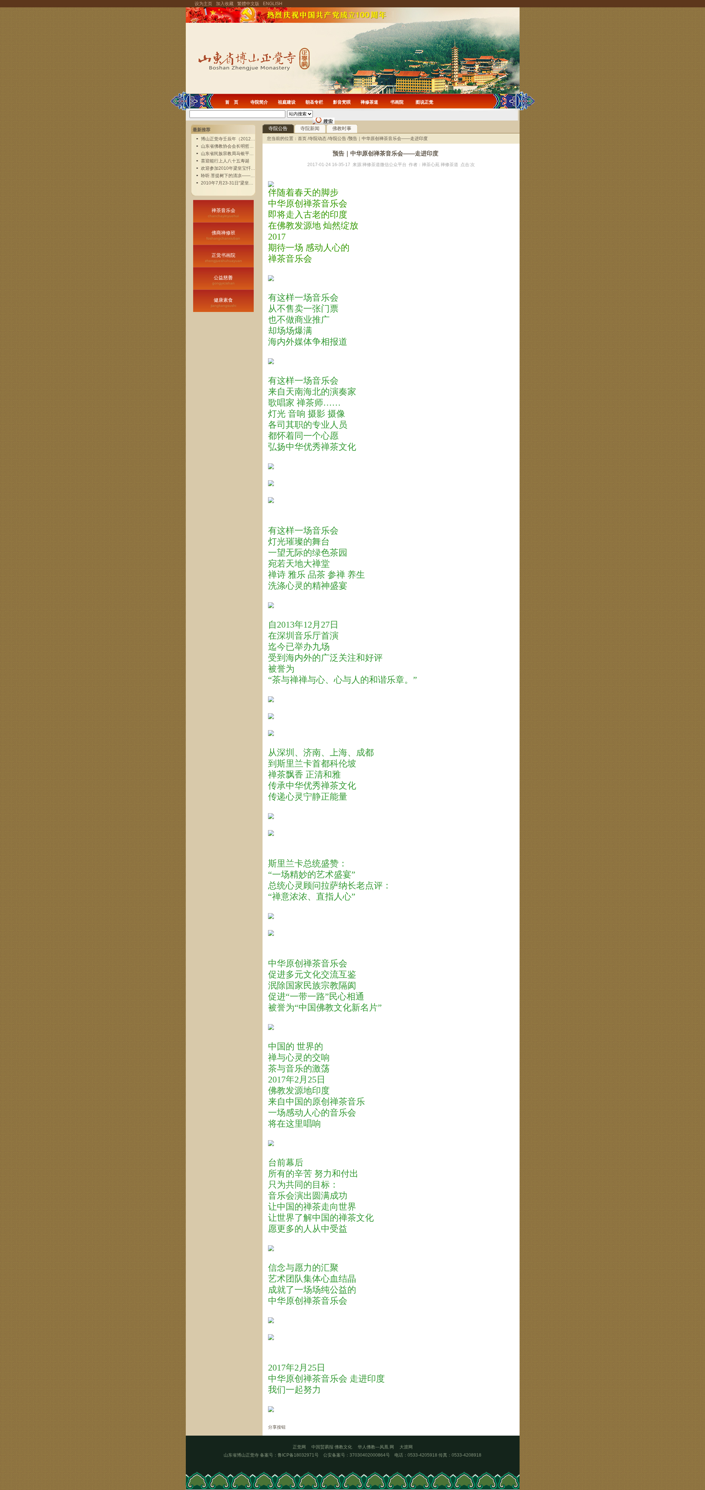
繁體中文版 (248, 3)
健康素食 (223, 302)
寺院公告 (278, 128)
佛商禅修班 (223, 235)
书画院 (397, 102)
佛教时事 (341, 128)
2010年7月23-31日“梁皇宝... (229, 183)
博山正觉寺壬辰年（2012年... (229, 138)
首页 (303, 138)
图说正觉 (424, 102)
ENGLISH (272, 3)
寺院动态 (317, 138)
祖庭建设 (287, 102)
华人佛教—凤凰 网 (379, 1447)
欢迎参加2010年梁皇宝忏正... (229, 168)
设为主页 (203, 3)
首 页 (231, 102)
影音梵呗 (342, 102)
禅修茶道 (369, 102)
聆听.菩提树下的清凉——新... (229, 175)
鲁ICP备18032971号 (298, 1455)
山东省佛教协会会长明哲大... (229, 146)
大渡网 (406, 1447)
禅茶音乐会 (223, 213)
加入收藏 (225, 3)
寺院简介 (259, 102)
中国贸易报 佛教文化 (331, 1447)
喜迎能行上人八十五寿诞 (225, 161)
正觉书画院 (223, 257)
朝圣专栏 (314, 102)
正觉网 (299, 1447)
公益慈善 (223, 280)
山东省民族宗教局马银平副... (229, 153)
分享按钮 (277, 1427)
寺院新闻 (309, 128)
